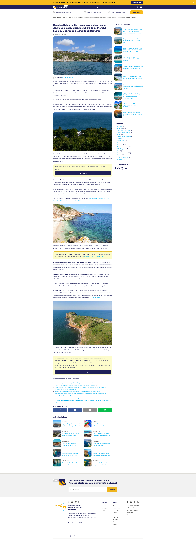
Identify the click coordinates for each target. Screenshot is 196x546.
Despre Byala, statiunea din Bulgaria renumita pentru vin (70, 395)
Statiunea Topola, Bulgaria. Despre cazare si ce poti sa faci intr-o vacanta (75, 385)
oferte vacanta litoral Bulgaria (93, 256)
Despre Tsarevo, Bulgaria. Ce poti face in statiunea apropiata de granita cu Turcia (77, 391)
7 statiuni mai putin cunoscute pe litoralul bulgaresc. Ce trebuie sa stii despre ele (77, 383)
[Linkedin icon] (80, 502)
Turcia (119, 155)
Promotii (119, 142)
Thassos (115, 515)
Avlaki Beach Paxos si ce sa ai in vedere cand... (101, 444)
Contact (129, 514)
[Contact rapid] (141, 7)
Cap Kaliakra (96, 297)
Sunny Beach (116, 510)
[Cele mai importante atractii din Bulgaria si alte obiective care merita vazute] (118, 68)
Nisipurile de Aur (117, 508)
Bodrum (115, 522)
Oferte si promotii (97, 7)
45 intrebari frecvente (133, 508)
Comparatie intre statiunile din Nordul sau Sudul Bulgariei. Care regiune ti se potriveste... (132, 31)
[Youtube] (118, 168)
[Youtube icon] (73, 502)
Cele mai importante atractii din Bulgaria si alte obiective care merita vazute (133, 68)
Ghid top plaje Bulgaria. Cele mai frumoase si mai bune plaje (132, 77)
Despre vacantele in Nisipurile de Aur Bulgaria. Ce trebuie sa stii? (132, 40)
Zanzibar (119, 159)
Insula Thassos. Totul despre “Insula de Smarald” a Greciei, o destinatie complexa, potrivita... (132, 114)
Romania (120, 144)
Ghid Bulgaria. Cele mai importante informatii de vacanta (130, 104)
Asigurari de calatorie (133, 505)
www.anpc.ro (92, 536)
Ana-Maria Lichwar (67, 77)
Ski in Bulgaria (121, 149)
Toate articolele (122, 153)
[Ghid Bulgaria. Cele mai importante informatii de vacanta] (118, 105)
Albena (115, 505)
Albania (119, 126)
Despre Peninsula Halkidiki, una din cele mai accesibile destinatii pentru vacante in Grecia (133, 49)
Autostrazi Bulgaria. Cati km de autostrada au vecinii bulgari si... (70, 435)
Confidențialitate (138, 541)
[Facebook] (115, 168)
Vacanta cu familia (122, 157)
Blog (64, 17)
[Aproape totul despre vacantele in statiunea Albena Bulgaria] (118, 58)
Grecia (119, 138)
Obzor (115, 512)
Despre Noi (130, 512)
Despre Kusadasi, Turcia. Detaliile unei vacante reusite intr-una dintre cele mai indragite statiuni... (132, 95)
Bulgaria (70, 17)
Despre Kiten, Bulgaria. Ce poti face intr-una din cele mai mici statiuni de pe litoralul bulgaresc (80, 393)
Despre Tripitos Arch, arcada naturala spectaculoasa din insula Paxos (101, 454)
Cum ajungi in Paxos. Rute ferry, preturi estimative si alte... (101, 464)
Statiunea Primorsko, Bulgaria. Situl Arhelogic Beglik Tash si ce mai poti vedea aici (77, 398)
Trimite (112, 489)
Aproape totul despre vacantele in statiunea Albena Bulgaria (132, 58)
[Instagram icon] (76, 502)
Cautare (136, 12)
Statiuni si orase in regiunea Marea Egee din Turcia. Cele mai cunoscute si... (133, 86)
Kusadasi (115, 519)
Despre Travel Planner (123, 132)
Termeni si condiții (128, 541)
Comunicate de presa (123, 130)
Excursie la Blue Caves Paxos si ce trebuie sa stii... (71, 464)
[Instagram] (122, 168)
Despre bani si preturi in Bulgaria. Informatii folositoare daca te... (100, 425)
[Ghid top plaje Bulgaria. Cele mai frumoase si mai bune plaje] (118, 77)
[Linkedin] (126, 168)
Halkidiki (115, 517)
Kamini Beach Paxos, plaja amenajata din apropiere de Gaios (101, 435)
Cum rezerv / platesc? (133, 510)
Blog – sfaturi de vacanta (114, 7)
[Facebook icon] (69, 502)
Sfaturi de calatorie (123, 147)
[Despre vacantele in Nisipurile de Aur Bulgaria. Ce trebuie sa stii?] (118, 40)
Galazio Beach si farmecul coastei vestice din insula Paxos (70, 454)
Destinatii (85, 7)
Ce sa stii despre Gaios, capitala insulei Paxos (69, 444)
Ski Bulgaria (105, 508)
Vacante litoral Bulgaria (82, 372)
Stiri (118, 151)
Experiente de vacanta (124, 136)
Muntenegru (120, 140)
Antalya (115, 524)
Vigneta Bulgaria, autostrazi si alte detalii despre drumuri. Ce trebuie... (71, 425)
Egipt (118, 134)
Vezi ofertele (137, 2)
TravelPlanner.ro (57, 17)
